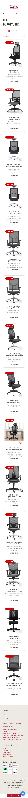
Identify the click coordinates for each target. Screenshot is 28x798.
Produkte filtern (15, 31)
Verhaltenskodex (8, 756)
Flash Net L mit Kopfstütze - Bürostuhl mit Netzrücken (14, 449)
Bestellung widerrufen (14, 795)
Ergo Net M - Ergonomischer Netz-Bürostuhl (14, 260)
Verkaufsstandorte (8, 719)
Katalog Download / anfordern (12, 723)
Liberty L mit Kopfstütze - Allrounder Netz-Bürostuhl (14, 543)
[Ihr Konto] (21, 13)
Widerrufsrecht (7, 754)
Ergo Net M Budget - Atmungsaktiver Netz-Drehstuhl (14, 307)
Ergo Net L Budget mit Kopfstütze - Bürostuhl (14, 165)
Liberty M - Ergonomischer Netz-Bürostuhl (14, 590)
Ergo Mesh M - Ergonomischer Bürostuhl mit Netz (14, 118)
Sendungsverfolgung (9, 733)
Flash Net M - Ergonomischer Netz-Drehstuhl (14, 496)
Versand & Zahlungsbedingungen (13, 735)
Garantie (5, 731)
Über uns (5, 717)
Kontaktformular (8, 713)
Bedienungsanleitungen (10, 729)
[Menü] (3, 13)
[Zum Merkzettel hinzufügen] (20, 65)
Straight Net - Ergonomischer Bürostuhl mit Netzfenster (14, 637)
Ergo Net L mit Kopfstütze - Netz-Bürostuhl (14, 213)
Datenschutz (7, 750)
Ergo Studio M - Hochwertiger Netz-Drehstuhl (14, 401)
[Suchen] (13, 13)
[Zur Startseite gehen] (14, 7)
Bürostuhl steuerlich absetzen (12, 739)
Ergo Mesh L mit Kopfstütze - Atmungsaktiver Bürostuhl (14, 71)
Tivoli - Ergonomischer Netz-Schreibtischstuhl (14, 684)
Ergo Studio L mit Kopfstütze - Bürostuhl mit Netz (14, 354)
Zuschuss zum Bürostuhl (10, 737)
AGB (4, 748)
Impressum (6, 752)
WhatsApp (6, 715)
